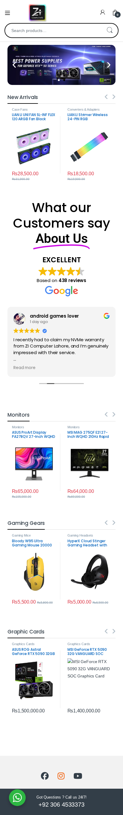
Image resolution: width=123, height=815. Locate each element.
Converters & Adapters (83, 109)
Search (109, 30)
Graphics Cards (23, 644)
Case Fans (20, 109)
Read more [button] (24, 368)
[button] (14, 64)
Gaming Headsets (80, 535)
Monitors (18, 427)
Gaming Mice (21, 535)
